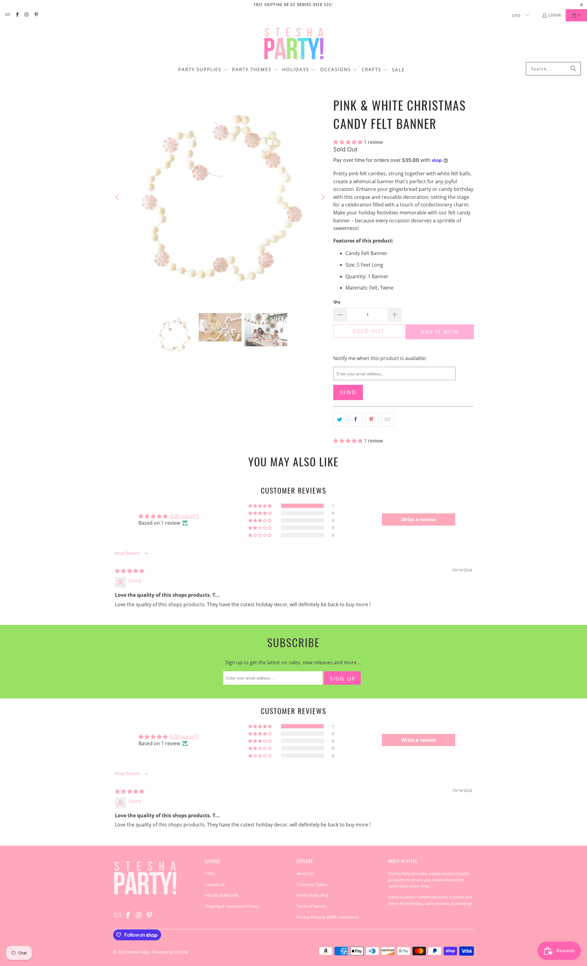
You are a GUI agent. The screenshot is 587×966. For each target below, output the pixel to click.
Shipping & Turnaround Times (232, 906)
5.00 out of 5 (184, 516)
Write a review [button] (418, 519)
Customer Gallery (312, 884)
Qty (336, 301)
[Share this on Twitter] (339, 420)
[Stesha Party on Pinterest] (36, 15)
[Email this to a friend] (387, 420)
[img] (129, 570)
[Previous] (118, 197)
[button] (203, 70)
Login (554, 15)
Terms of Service (311, 906)
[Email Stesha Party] (7, 15)
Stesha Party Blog (312, 895)
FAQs (209, 873)
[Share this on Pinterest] (371, 420)
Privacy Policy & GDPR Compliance (328, 917)
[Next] (322, 197)
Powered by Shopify (170, 952)
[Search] (573, 68)
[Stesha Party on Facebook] (16, 15)
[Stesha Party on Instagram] (26, 15)
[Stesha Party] (293, 43)
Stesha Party (138, 952)
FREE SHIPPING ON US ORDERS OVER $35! (293, 4)
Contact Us (215, 884)
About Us (305, 873)
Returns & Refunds (222, 895)
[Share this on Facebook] (355, 420)
